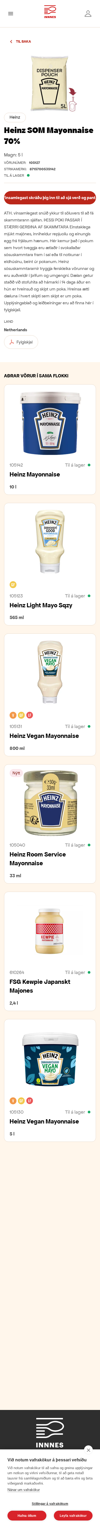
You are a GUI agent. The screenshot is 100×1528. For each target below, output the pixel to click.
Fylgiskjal (25, 342)
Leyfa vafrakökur (73, 1516)
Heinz (15, 117)
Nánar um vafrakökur (23, 1490)
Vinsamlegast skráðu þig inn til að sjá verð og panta (50, 197)
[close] (88, 1449)
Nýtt (16, 772)
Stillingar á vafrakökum (50, 1504)
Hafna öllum (27, 1516)
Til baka (23, 41)
